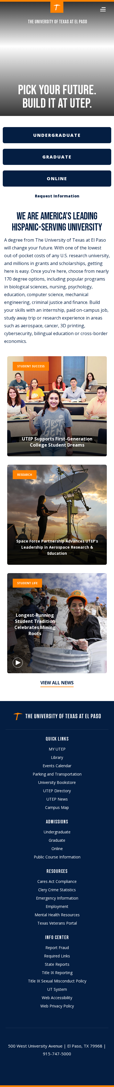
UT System (57, 989)
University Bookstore (57, 782)
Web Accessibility (57, 997)
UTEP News (57, 799)
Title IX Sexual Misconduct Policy (57, 981)
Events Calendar (57, 765)
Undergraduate (57, 832)
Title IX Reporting (57, 972)
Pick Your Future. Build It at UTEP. (57, 98)
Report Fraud (57, 947)
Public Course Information (57, 857)
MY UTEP (57, 749)
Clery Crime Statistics (57, 889)
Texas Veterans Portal (57, 923)
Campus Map (57, 807)
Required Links (57, 956)
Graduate (57, 840)
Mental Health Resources (57, 914)
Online (57, 848)
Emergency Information (57, 898)
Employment (57, 906)
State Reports (57, 964)
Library (57, 757)
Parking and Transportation (57, 774)
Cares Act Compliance (57, 881)
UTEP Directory (57, 790)
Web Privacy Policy (57, 1006)
